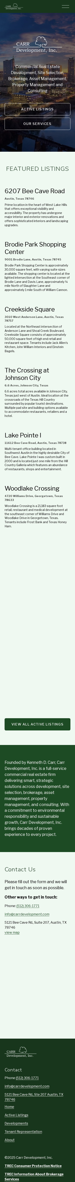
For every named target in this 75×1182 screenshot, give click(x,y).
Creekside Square (30, 309)
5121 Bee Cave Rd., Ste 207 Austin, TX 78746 (34, 1097)
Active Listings (16, 1115)
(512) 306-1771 (27, 906)
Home (9, 1107)
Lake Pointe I (23, 435)
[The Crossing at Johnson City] (38, 361)
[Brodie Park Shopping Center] (38, 235)
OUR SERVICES (37, 124)
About (10, 1140)
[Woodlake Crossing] (38, 479)
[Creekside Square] (38, 300)
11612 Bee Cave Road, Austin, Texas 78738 (35, 442)
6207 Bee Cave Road (35, 191)
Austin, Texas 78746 (19, 198)
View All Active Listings (37, 724)
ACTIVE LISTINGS (37, 109)
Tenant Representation (23, 1132)
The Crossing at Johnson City (27, 373)
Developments (16, 1123)
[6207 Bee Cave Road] (38, 182)
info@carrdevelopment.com (27, 914)
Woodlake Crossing (32, 488)
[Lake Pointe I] (38, 426)
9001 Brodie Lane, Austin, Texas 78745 (33, 259)
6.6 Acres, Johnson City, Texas (26, 385)
